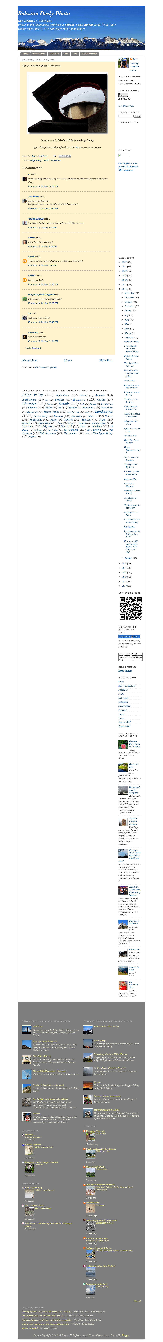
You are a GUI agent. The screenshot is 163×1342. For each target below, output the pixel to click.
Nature (109, 416)
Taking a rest (130, 435)
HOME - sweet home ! (44, 1190)
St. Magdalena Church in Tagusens (110, 1068)
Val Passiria (94, 429)
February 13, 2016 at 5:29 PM (42, 246)
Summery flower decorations (107, 1096)
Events (93, 404)
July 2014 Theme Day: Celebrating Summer (134, 891)
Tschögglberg (46, 426)
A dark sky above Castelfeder (132, 415)
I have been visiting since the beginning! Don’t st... (46, 1323)
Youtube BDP (124, 722)
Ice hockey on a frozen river (131, 386)
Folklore (48, 407)
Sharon (31, 237)
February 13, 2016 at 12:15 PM (43, 186)
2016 (124, 289)
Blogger (125, 1335)
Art (46, 400)
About (65, 54)
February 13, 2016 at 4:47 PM (42, 227)
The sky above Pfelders (130, 465)
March (128, 333)
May (127, 324)
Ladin (87, 412)
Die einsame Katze (43, 1208)
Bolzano (79, 399)
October (129, 301)
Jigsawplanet (124, 706)
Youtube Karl (124, 726)
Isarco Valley (51, 411)
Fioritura (39, 1165)
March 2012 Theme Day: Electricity (49, 1071)
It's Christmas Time (134, 985)
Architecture (29, 399)
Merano (58, 416)
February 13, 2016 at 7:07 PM (42, 265)
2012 (124, 577)
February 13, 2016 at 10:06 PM (43, 284)
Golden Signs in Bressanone (131, 473)
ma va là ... (30, 1134)
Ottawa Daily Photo (95, 1166)
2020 (124, 271)
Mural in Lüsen (131, 341)
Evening (98, 1082)
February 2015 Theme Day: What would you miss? (129, 855)
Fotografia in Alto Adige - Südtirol (41, 1162)
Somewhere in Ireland (96, 1284)
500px (121, 681)
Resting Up (101, 1133)
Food (60, 407)
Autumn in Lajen (134, 968)
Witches (36, 1113)
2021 (124, 266)
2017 (124, 284)
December (130, 293)
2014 (124, 568)
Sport (60, 423)
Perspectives (101, 1169)
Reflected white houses (131, 357)
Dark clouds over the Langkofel (134, 790)
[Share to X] (65, 156)
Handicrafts (32, 412)
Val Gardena (71, 429)
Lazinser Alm (130, 479)
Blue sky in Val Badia (134, 922)
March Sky (38, 1026)
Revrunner (33, 332)
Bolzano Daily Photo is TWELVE (134, 744)
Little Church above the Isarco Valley (131, 349)
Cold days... (129, 526)
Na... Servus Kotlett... (35, 1205)
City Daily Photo (126, 106)
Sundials (83, 423)
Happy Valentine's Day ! (132, 450)
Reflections (56, 160)
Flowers (32, 407)
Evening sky (99, 1040)
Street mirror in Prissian (131, 458)
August (128, 310)
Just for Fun (73, 412)
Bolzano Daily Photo (44, 13)
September (130, 306)
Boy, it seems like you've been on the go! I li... (43, 1315)
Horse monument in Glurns (106, 1109)
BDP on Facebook (89, 54)
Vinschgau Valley (103, 433)
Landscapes (104, 411)
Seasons (86, 419)
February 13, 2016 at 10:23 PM (43, 303)
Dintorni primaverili (44, 1147)
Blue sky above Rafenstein (45, 1041)
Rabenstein (134, 949)
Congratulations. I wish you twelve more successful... (47, 1320)
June (127, 319)
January (129, 558)
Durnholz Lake (133, 765)
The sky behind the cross (131, 364)
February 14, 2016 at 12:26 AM (43, 341)
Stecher (71, 423)
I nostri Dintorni (33, 1144)
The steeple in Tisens (130, 499)
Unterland (96, 426)
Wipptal (32, 436)
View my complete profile (134, 66)
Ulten (82, 426)
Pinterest (122, 710)
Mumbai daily (92, 1202)
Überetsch (66, 426)
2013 (124, 572)
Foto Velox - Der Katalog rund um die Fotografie (48, 1223)
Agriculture (62, 395)
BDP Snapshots (125, 170)
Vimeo (121, 718)
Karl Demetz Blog (33, 1187)
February (129, 337)
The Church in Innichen (130, 400)
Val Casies (38, 430)
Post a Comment (33, 348)
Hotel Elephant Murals (131, 441)
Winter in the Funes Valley (106, 1026)
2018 (124, 280)
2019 (124, 275)
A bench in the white (131, 422)
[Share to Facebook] (67, 156)
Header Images (38, 54)
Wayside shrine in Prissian (133, 821)
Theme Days (99, 422)
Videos (86, 433)
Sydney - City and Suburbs (98, 1248)
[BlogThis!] (62, 156)
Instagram (123, 702)
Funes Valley (107, 407)
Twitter (121, 714)
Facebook (122, 689)
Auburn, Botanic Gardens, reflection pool (114, 1250)
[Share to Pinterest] (70, 156)
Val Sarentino (48, 433)
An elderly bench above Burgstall (48, 1085)
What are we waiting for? (97, 1241)
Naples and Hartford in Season (101, 1148)
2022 (124, 262)
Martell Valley (40, 416)
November (130, 297)
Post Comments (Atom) (46, 367)
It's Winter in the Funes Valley (132, 521)
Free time (87, 407)
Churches (29, 404)
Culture (50, 404)
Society (26, 422)
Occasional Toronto (95, 1131)
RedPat (31, 275)
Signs (102, 419)
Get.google (123, 698)
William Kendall (36, 218)
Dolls (82, 404)
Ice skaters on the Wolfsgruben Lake (132, 534)
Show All (137, 1301)
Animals (100, 395)
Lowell (31, 256)
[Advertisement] (68, 378)
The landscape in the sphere (132, 506)
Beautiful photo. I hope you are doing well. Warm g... (47, 1311)
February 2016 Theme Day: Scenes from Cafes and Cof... (131, 546)
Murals (92, 416)
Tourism (26, 426)
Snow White (129, 380)
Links (75, 54)
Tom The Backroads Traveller (100, 1184)
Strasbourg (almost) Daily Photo (101, 1220)
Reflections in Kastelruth (130, 408)
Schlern (68, 419)
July (127, 315)
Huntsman (100, 1205)
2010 (124, 586)
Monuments (76, 416)
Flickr (121, 694)
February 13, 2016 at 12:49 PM (43, 208)
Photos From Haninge (96, 1238)
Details (46, 160)
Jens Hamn (33, 196)
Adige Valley (35, 160)
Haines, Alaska (102, 1151)
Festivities (107, 404)
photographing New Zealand (100, 1266)
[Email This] (60, 156)
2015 (124, 563)
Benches (59, 399)
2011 (124, 581)
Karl (135, 59)
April (127, 328)
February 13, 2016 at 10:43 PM (43, 322)
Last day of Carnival (129, 484)
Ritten (54, 419)
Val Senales (70, 433)
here (78, 147)
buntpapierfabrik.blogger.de (41, 294)
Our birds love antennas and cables (131, 373)
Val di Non (52, 430)
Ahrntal (83, 395)
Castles (101, 399)
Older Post (106, 360)
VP (29, 313)
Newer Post (29, 360)
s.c (29, 174)
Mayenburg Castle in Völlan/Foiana (110, 1054)
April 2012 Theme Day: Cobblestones (50, 1099)
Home (25, 54)
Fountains (72, 407)
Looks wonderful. (30, 1328)
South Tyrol (54, 54)
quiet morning (102, 1286)
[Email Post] (55, 156)
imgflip (28, 1226)
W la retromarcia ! (33, 1137)
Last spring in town (104, 1223)
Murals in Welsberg (42, 1056)
